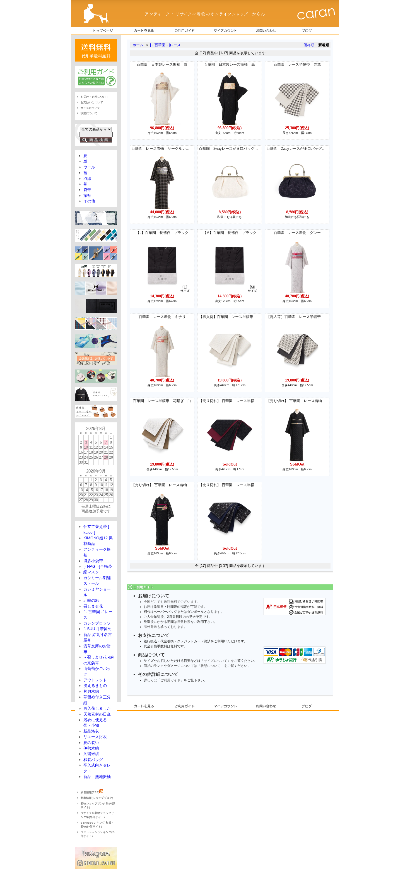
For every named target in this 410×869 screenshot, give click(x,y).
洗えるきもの (95, 686)
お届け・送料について (94, 96)
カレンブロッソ (97, 623)
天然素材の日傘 (97, 714)
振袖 (87, 196)
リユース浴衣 (95, 737)
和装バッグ (93, 760)
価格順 (308, 45)
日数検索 (183, 622)
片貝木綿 (91, 691)
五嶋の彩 (91, 600)
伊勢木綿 (91, 748)
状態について (211, 666)
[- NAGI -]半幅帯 (97, 566)
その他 (89, 201)
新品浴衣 (91, 731)
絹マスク (91, 572)
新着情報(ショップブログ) (97, 797)
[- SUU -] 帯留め (97, 629)
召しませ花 (93, 606)
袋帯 (87, 190)
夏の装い (91, 743)
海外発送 (150, 627)
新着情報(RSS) (90, 792)
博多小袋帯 (93, 561)
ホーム (137, 45)
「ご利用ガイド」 (170, 680)
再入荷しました (97, 708)
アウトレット (95, 680)
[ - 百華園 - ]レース (165, 45)
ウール (89, 167)
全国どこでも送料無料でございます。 (172, 602)
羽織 (87, 179)
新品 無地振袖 (97, 777)
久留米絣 (91, 754)
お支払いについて (92, 102)
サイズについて (215, 661)
